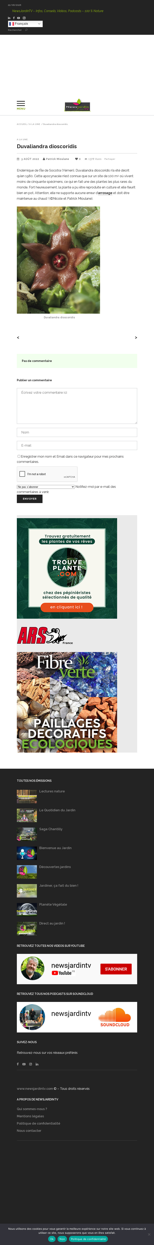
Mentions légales (30, 1116)
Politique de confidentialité (38, 1123)
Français (21, 23)
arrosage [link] (105, 193)
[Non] (149, 1234)
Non (62, 1239)
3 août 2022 (30, 159)
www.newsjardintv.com (35, 1089)
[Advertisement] (77, 65)
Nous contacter (29, 1131)
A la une (34, 124)
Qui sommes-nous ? (32, 1109)
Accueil (22, 124)
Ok (52, 1239)
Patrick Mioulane (57, 159)
